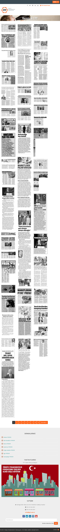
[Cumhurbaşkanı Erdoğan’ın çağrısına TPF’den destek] (24, 100)
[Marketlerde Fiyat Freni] (24, 296)
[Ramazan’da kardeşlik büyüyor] (40, 89)
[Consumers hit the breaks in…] (40, 271)
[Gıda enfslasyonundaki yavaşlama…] (24, 66)
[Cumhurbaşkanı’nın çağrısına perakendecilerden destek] (8, 112)
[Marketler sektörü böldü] (40, 142)
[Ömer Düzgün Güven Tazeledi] (24, 248)
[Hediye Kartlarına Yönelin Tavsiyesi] (8, 304)
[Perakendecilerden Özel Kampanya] (8, 289)
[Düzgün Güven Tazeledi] (8, 209)
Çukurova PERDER (8, 447)
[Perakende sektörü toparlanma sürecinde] (8, 243)
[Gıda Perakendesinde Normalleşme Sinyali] (8, 54)
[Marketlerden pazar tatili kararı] (8, 145)
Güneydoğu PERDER (8, 456)
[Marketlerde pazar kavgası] (24, 182)
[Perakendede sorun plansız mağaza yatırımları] (24, 35)
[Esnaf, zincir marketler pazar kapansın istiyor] (8, 166)
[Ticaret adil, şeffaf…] (8, 383)
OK (56, 523)
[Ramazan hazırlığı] (8, 96)
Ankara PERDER (7, 437)
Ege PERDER (7, 453)
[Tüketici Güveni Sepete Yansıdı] (40, 66)
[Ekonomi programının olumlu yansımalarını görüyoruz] (40, 31)
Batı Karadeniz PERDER (9, 440)
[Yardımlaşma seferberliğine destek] (40, 109)
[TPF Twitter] (30, 5)
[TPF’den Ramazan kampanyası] (40, 331)
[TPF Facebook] (27, 5)
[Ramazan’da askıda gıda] (40, 121)
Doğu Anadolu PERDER (9, 450)
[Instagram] (32, 5)
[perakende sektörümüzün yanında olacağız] (8, 342)
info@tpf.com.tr (30, 512)
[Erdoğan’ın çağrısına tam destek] (8, 80)
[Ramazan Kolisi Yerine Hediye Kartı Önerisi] (8, 325)
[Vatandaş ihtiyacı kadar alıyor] (8, 67)
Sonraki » (44, 422)
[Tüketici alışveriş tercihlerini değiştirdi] (8, 28)
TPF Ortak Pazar (45, 5)
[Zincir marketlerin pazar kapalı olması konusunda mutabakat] (40, 164)
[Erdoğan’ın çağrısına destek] (8, 124)
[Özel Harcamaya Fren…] (8, 271)
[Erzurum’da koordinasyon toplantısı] (40, 181)
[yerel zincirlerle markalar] (24, 354)
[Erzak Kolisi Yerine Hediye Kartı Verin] (40, 296)
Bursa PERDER (7, 443)
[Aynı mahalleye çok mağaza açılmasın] (8, 41)
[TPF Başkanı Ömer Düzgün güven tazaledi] (40, 212)
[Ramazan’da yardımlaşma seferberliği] (24, 114)
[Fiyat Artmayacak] (24, 321)
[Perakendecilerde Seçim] (40, 244)
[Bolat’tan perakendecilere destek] (40, 348)
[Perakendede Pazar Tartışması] (8, 178)
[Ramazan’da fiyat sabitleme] (40, 100)
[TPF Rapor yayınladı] (8, 255)
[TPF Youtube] (38, 5)
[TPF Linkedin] (35, 5)
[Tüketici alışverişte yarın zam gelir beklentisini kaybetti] (40, 45)
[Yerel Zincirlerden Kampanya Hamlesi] (40, 315)
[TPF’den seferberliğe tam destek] (24, 138)
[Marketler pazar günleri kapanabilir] (8, 161)
